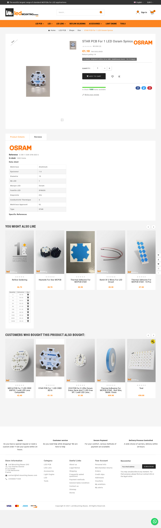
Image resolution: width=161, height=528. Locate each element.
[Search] (101, 12)
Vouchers (99, 481)
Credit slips (100, 474)
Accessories (49, 471)
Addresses (99, 478)
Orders (98, 471)
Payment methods (77, 479)
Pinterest (149, 88)
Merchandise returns (103, 468)
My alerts (99, 487)
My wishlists (100, 484)
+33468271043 (14, 479)
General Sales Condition (79, 483)
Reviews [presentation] (38, 137)
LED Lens (48, 468)
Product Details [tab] (17, 137)
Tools (46, 481)
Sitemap (72, 489)
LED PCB (47, 464)
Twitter (143, 88)
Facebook (138, 88)
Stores (72, 493)
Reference (13, 155)
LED (45, 478)
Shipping (73, 471)
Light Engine (49, 474)
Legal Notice (74, 468)
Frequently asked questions (76, 475)
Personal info (100, 464)
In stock (12, 158)
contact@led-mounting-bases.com (22, 475)
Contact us (74, 486)
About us (73, 464)
